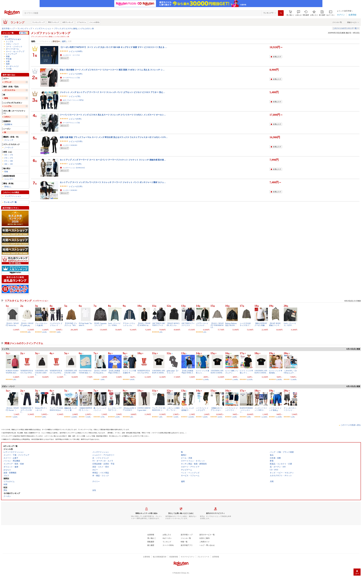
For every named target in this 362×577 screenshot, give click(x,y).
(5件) (29, 332)
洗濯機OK (8, 124)
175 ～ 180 (8, 161)
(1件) (204, 332)
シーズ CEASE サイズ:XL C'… (246, 324)
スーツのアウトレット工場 (71, 77)
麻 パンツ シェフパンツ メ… (100, 409)
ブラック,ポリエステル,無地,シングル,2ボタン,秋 (74, 28)
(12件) (293, 417)
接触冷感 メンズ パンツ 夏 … (70, 409)
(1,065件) (279, 379)
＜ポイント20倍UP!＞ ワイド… (173, 409)
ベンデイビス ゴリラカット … (56, 324)
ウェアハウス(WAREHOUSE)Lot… (56, 409)
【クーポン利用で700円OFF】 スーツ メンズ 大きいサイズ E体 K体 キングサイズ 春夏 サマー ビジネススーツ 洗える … (113, 47)
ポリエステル (9, 90)
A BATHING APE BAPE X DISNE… (158, 372)
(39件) (59, 332)
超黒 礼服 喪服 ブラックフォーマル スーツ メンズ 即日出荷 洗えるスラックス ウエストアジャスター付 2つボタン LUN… (114, 137)
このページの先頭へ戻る (351, 425)
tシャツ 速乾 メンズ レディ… (231, 372)
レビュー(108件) (75, 51)
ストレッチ (8, 140)
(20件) (102, 379)
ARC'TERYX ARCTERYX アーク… (158, 324)
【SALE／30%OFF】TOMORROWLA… (217, 325)
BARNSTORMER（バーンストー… (246, 410)
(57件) (102, 417)
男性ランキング (53, 22)
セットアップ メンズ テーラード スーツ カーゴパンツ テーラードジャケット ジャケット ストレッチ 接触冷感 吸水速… (113, 160)
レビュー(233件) (75, 141)
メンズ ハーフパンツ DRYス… (261, 409)
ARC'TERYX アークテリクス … (188, 324)
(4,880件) (74, 417)
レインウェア (11, 54)
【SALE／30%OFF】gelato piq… (27, 324)
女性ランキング (67, 22)
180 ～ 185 (8, 164)
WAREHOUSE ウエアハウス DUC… (27, 410)
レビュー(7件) (74, 96)
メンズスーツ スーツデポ (71, 55)
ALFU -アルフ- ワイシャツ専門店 (73, 100)
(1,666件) (294, 379)
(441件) (220, 417)
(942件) (132, 379)
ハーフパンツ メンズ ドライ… (231, 409)
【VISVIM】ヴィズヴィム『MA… (70, 324)
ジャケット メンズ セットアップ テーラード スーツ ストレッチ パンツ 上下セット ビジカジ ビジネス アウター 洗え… (112, 92)
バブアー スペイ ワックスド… (202, 324)
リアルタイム (81, 22)
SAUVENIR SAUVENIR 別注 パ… (85, 372)
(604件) (205, 417)
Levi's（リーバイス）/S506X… (114, 324)
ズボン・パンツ (12, 44)
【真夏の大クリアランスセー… (217, 409)
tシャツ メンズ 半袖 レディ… (246, 372)
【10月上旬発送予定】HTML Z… (114, 372)
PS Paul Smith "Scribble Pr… (85, 324)
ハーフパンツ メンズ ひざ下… (202, 409)
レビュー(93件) (75, 119)
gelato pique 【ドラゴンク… (173, 372)
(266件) (15, 417)
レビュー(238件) (75, 74)
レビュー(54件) (75, 164)
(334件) (176, 417)
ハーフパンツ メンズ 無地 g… (275, 409)
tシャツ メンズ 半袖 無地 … (275, 372)
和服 (8, 56)
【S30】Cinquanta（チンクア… (100, 324)
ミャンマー (8, 179)
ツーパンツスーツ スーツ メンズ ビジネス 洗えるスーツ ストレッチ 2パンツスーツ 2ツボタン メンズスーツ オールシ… (113, 115)
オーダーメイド (12, 66)
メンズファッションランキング (50, 33)
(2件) (160, 332)
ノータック (8, 147)
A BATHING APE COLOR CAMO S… (41, 373)
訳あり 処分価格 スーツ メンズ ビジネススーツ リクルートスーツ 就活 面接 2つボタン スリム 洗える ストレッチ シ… (112, 70)
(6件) (160, 417)
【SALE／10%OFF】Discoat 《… (12, 409)
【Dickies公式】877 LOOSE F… (129, 409)
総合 (6, 37)
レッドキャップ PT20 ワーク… (114, 409)
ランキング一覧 (10, 202)
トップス (9, 41)
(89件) (44, 417)
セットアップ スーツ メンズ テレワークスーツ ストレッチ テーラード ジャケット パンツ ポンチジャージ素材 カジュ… (113, 182)
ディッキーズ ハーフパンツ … (290, 409)
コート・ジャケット (14, 46)
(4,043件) (191, 417)
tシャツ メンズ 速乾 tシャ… (202, 372)
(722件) (88, 417)
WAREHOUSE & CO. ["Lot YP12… (27, 372)
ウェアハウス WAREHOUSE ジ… (158, 409)
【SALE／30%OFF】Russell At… (100, 372)
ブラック (8, 82)
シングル (8, 106)
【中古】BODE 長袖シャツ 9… (275, 324)
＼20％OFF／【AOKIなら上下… (290, 372)
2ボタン (7, 117)
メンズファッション (43, 28)
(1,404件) (279, 417)
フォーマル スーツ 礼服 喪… (41, 324)
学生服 (8, 59)
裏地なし (8, 186)
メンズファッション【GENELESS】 (74, 167)
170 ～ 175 (8, 158)
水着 (8, 61)
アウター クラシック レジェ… (129, 324)
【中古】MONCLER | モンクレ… (173, 324)
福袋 (8, 64)
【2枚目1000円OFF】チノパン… (85, 409)
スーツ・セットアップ (15, 51)
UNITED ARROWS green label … (143, 409)
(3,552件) (250, 379)
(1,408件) (235, 379)
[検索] (281, 13)
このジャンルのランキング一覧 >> (346, 28)
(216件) (117, 417)
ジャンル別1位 (94, 22)
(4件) (131, 417)
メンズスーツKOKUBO (70, 145)
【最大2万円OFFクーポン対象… (261, 324)
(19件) (249, 417)
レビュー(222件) (75, 186)
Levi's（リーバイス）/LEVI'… (290, 324)
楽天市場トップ (8, 28)
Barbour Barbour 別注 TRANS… (231, 324)
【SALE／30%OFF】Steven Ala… (12, 324)
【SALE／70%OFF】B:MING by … (144, 324)
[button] (298, 13)
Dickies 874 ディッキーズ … (41, 409)
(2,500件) (264, 417)
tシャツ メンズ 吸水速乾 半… (129, 372)
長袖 (6, 171)
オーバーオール (12, 49)
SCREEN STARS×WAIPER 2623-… (12, 372)
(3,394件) (206, 379)
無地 (6, 98)
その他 (8, 69)
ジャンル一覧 (337, 22)
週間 (64, 41)
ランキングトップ (38, 22)
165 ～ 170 (8, 155)
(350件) (234, 417)
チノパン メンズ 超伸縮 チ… (187, 409)
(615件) (44, 332)
